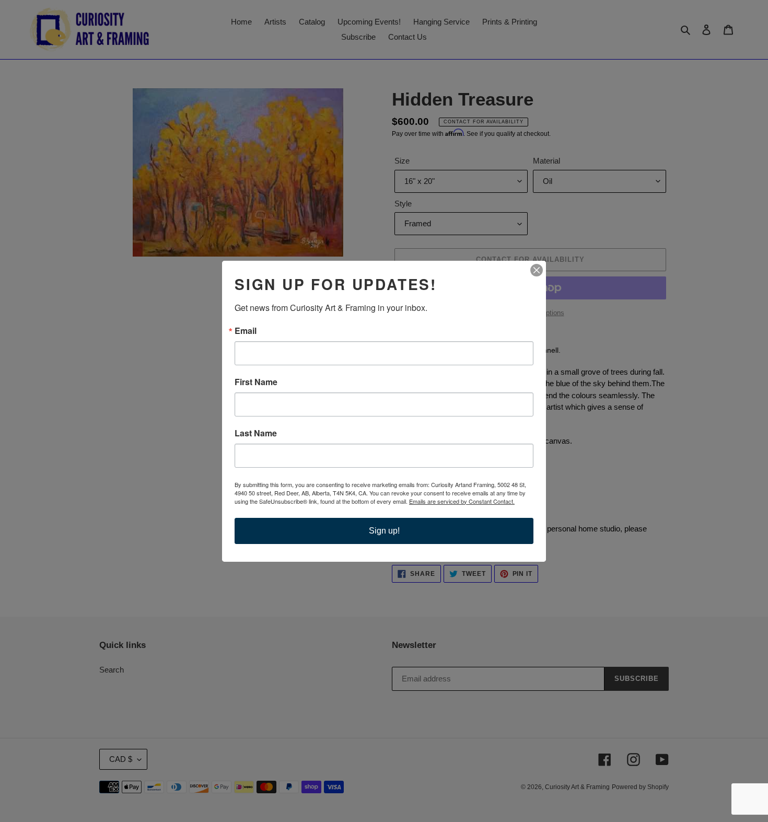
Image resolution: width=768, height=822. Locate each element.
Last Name (256, 433)
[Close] (536, 270)
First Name (256, 382)
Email (246, 331)
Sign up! (384, 530)
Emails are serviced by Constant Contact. (462, 501)
